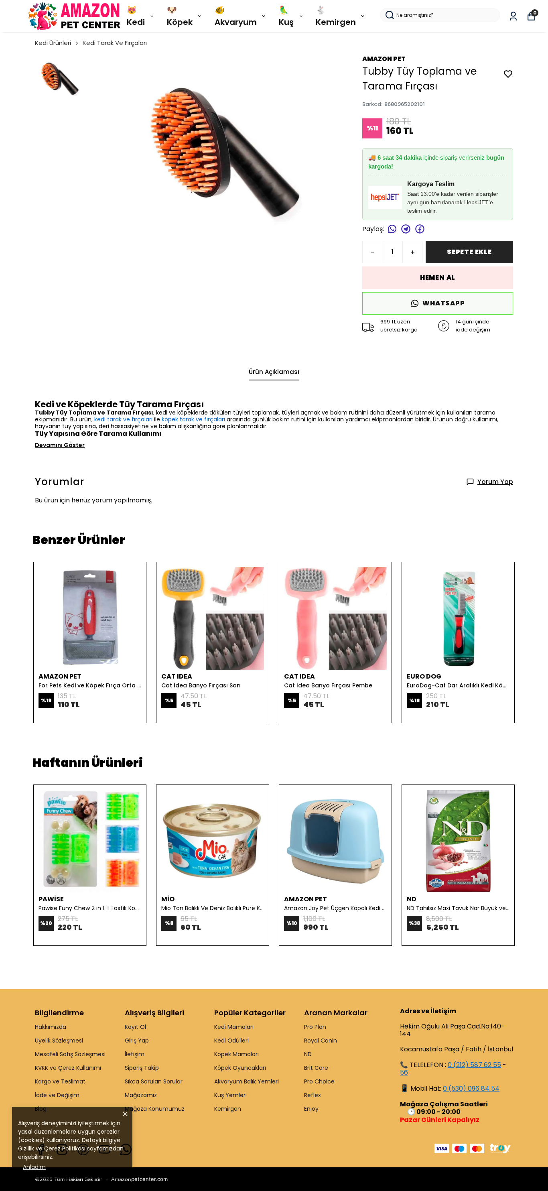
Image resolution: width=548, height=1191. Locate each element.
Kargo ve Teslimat (60, 1081)
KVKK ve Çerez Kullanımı (68, 1068)
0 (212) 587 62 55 (474, 1064)
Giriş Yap (137, 1041)
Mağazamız (141, 1095)
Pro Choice (319, 1081)
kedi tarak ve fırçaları (123, 419)
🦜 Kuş (286, 16)
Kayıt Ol (135, 1027)
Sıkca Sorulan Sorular (154, 1081)
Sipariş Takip (142, 1068)
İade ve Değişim (57, 1095)
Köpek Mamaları (236, 1054)
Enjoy (311, 1109)
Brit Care (316, 1068)
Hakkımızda (50, 1027)
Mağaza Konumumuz (155, 1109)
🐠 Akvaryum (236, 16)
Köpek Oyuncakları (240, 1068)
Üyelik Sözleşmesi (59, 1041)
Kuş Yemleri (230, 1095)
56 (404, 1072)
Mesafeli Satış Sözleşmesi (70, 1054)
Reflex (312, 1095)
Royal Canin (320, 1041)
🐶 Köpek (180, 16)
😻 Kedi (136, 16)
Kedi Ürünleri (53, 43)
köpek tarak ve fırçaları (193, 419)
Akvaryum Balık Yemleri (246, 1081)
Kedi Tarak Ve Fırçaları (115, 43)
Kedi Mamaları (234, 1027)
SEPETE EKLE (469, 251)
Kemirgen (227, 1109)
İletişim (134, 1054)
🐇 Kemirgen (336, 16)
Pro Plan (315, 1027)
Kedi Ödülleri (231, 1041)
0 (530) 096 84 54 (471, 1088)
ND (308, 1054)
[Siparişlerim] (513, 16)
